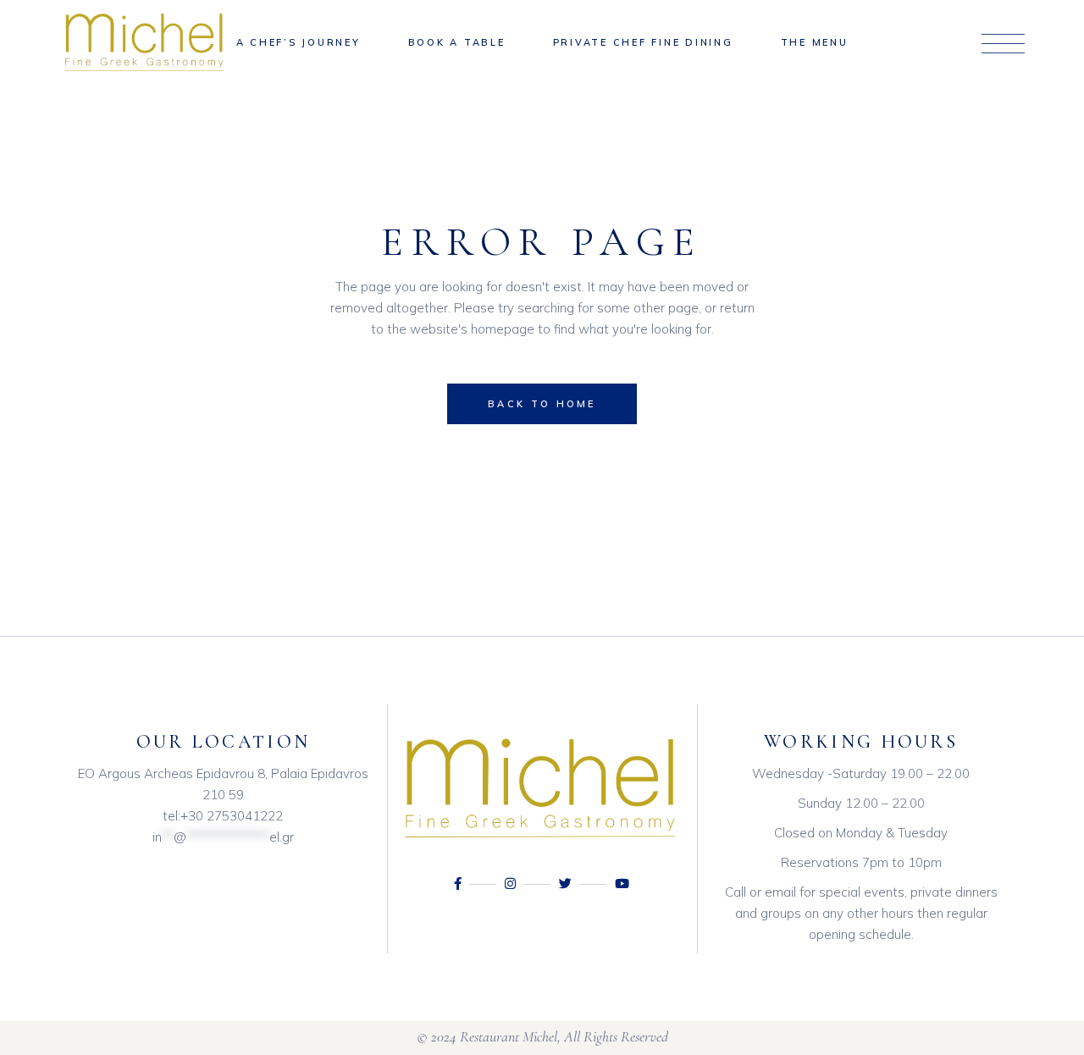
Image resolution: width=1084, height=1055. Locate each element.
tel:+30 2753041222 (223, 816)
